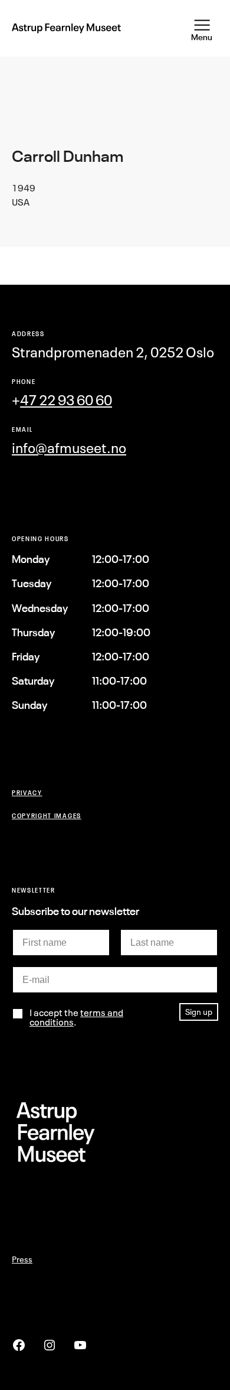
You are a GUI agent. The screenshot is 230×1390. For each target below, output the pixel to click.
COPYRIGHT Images (46, 815)
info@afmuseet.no (69, 448)
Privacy (27, 792)
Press (22, 1259)
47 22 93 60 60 (66, 400)
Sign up (198, 1012)
